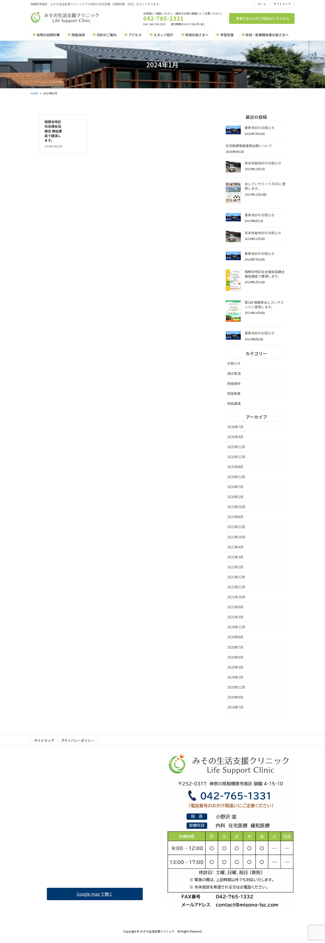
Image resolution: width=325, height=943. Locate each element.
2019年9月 (235, 697)
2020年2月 (235, 677)
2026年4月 (235, 436)
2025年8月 (235, 466)
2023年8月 (235, 516)
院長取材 (234, 383)
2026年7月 (235, 426)
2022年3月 (235, 557)
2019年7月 (235, 707)
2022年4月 (235, 547)
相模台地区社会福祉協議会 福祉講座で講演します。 (53, 131)
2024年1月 (235, 496)
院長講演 (234, 403)
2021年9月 (235, 607)
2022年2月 (235, 567)
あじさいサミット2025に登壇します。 (265, 186)
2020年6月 (235, 657)
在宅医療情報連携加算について (249, 145)
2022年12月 (236, 526)
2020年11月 (236, 627)
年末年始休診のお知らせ (263, 163)
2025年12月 (236, 446)
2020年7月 (235, 647)
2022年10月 (236, 537)
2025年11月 (236, 456)
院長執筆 (234, 393)
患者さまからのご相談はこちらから (262, 18)
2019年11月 (236, 687)
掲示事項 (234, 373)
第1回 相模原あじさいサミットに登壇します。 (264, 304)
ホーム (262, 4)
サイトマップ (282, 4)
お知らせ (234, 363)
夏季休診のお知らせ (260, 127)
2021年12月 (236, 577)
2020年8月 (235, 637)
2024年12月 (236, 476)
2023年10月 (236, 506)
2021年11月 (236, 587)
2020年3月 (235, 667)
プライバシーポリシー (77, 740)
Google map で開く (95, 894)
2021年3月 (235, 617)
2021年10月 (236, 597)
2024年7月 (235, 486)
